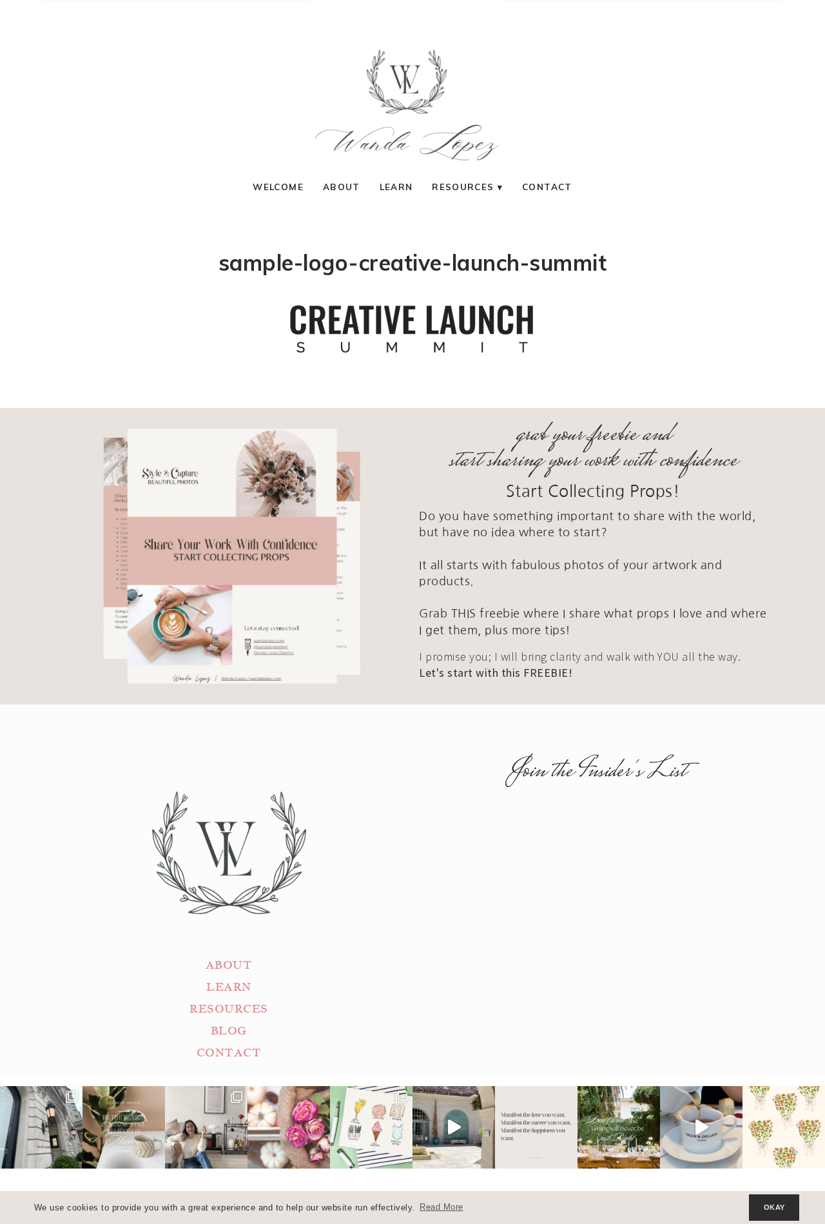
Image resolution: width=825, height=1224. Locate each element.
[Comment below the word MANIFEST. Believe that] (536, 1127)
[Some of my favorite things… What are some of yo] (371, 1127)
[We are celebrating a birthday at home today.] (783, 1127)
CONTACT (229, 1053)
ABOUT (229, 965)
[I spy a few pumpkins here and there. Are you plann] (289, 1127)
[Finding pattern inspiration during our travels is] (453, 1127)
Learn (396, 186)
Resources (463, 186)
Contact (547, 186)
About (341, 186)
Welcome (278, 186)
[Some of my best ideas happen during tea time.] (701, 1127)
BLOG (229, 1031)
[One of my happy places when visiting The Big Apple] (41, 1127)
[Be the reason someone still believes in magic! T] (123, 1127)
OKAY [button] (774, 1207)
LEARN (228, 987)
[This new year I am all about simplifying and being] (206, 1127)
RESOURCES (228, 1009)
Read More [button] (441, 1207)
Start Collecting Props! (593, 491)
